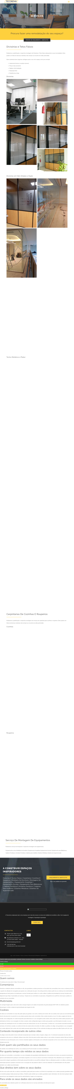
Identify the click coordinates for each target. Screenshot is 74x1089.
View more (45, 959)
